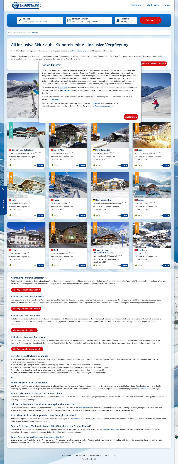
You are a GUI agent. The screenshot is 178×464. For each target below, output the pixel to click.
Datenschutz (80, 456)
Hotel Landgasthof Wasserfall (105, 256)
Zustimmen (62, 87)
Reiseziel (26, 19)
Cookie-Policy (54, 99)
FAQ (114, 456)
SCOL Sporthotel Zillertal (145, 153)
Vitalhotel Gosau (142, 203)
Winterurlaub (142, 389)
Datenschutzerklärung (104, 106)
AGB (107, 456)
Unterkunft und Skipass (79, 51)
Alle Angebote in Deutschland (26, 349)
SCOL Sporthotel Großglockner (22, 153)
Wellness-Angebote (111, 429)
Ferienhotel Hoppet (59, 203)
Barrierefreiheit (95, 456)
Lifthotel (138, 253)
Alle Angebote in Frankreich (25, 308)
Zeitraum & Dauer (80, 19)
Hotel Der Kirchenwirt (60, 253)
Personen (125, 19)
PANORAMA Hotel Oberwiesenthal (107, 203)
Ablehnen (66, 90)
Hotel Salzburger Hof (60, 153)
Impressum (95, 103)
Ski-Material (76, 419)
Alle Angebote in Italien (23, 330)
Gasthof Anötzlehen (101, 153)
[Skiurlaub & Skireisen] (26, 5)
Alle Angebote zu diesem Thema (149, 63)
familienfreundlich (86, 408)
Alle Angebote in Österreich (25, 290)
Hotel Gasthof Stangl (18, 253)
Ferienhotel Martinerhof (19, 203)
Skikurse (93, 419)
